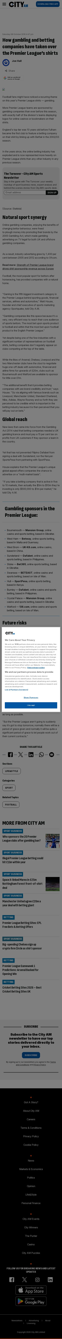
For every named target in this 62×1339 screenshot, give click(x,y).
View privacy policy (36, 668)
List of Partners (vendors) (16, 690)
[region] (31, 669)
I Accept (31, 705)
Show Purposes (31, 697)
